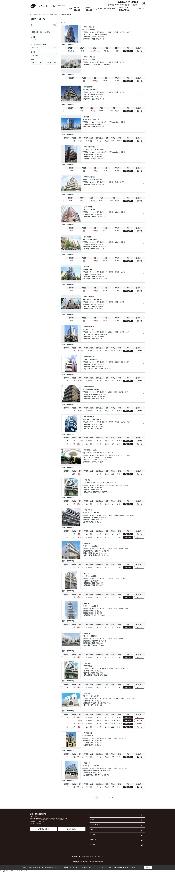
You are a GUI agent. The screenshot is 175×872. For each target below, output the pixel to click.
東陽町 (91, 613)
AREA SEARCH (77, 9)
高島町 (95, 460)
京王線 (85, 773)
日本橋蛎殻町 (91, 297)
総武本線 (86, 520)
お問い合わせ (44, 829)
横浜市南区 (87, 387)
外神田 (91, 733)
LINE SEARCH (89, 9)
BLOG (91, 830)
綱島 (93, 184)
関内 (93, 39)
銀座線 (85, 740)
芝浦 (87, 117)
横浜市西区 (87, 87)
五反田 (91, 214)
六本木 (93, 249)
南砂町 (91, 611)
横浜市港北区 (87, 177)
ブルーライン (87, 64)
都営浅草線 (87, 517)
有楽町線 (86, 490)
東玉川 (91, 633)
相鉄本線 (86, 94)
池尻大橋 (97, 551)
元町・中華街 (99, 369)
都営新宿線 (87, 615)
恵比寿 (91, 701)
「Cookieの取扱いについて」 (121, 867)
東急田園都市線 (88, 551)
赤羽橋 (95, 246)
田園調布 (95, 641)
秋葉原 (91, 745)
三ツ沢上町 (96, 64)
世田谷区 (86, 543)
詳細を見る (128, 51)
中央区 (85, 147)
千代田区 (86, 733)
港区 (85, 117)
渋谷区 (85, 693)
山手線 (85, 124)
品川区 (85, 207)
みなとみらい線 (88, 34)
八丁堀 (91, 156)
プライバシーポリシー (86, 856)
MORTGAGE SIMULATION (124, 9)
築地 (89, 480)
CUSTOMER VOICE (96, 825)
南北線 (85, 244)
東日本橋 (90, 510)
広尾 (89, 693)
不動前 (94, 216)
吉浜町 (92, 357)
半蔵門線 (86, 159)
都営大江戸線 (87, 246)
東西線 (85, 154)
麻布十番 (88, 237)
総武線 (85, 522)
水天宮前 (93, 159)
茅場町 (91, 154)
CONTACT (112, 9)
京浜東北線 (87, 37)
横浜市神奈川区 (88, 57)
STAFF (92, 820)
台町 (94, 416)
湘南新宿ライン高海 (89, 703)
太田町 (92, 327)
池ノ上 (95, 553)
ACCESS (140, 9)
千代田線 (86, 743)
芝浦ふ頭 (95, 278)
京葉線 (85, 156)
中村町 (92, 387)
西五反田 (90, 207)
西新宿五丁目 (97, 770)
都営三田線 (87, 126)
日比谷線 (86, 249)
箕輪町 (93, 177)
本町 (89, 763)
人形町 (93, 306)
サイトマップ (100, 856)
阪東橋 (95, 394)
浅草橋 (91, 522)
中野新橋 (97, 775)
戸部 (92, 97)
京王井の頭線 (87, 553)
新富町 (93, 490)
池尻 (90, 543)
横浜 (93, 99)
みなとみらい (93, 450)
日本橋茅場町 (91, 147)
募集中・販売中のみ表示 (42, 32)
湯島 (92, 743)
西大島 (94, 615)
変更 (54, 25)
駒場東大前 (96, 555)
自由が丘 (95, 645)
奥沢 (93, 643)
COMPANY (102, 9)
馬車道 (97, 34)
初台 (90, 773)
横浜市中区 (87, 27)
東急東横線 (87, 99)
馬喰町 (93, 520)
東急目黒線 (87, 216)
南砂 (89, 603)
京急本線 (86, 97)
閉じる (148, 867)
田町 (90, 124)
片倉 (94, 57)
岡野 (91, 87)
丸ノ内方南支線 (88, 775)
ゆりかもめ (87, 278)
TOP (70, 9)
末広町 (91, 740)
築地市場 (96, 492)
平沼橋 (93, 94)
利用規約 (74, 856)
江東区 (85, 603)
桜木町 (94, 37)
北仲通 (92, 27)
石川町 (94, 364)
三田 (93, 126)
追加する (139, 51)
